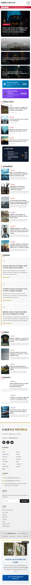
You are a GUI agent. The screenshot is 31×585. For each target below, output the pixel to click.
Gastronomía (5, 466)
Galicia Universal (8, 2)
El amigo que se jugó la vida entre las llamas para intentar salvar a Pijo (19, 140)
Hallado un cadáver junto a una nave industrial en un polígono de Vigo (18, 130)
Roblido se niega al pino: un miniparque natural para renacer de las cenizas (19, 216)
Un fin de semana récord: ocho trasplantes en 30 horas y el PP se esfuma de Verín (19, 353)
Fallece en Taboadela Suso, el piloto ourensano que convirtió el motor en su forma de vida (19, 174)
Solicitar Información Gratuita (15, 577)
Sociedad (13, 212)
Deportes (13, 381)
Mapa (3, 469)
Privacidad (5, 536)
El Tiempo (18, 464)
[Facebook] (3, 442)
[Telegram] (12, 442)
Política (5, 42)
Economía (13, 226)
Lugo (11, 105)
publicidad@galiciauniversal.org (12, 480)
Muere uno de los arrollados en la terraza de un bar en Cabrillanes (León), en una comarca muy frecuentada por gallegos (14, 7)
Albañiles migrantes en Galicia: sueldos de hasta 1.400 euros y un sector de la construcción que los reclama (19, 231)
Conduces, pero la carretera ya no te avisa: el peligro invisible (15, 290)
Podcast (18, 466)
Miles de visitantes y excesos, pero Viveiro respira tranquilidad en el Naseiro (19, 339)
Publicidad (4, 517)
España (18, 452)
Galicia (12, 336)
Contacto (4, 514)
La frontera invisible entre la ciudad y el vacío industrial (19, 119)
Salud (17, 461)
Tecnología (5, 461)
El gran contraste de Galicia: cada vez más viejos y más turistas (15, 267)
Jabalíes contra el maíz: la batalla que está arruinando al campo (15, 313)
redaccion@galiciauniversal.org (12, 477)
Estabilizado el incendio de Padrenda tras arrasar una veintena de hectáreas (17, 188)
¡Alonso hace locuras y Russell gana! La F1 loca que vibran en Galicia (18, 411)
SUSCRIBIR (24, 501)
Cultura (13, 241)
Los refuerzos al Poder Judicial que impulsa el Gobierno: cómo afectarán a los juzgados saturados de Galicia (15, 45)
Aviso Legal (5, 512)
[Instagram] (8, 442)
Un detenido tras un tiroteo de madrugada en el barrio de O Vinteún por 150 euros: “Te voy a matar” (15, 59)
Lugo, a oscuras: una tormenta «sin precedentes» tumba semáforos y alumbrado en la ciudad (15, 73)
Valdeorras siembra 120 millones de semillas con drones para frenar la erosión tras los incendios (18, 109)
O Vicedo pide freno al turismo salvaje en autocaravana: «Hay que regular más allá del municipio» (19, 202)
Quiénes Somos (6, 524)
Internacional (5, 454)
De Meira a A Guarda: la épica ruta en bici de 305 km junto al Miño (19, 398)
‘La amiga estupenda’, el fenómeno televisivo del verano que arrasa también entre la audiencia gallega (19, 245)
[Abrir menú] (28, 3)
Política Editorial (6, 526)
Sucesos (6, 24)
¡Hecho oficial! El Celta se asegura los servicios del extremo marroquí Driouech (19, 385)
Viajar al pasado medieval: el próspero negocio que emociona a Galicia (19, 367)
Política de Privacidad (7, 510)
